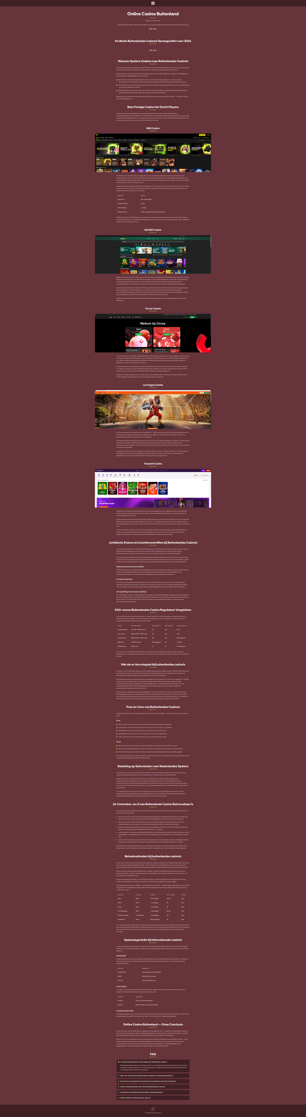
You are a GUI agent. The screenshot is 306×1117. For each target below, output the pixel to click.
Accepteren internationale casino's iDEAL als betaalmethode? (141, 1092)
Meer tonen (153, 29)
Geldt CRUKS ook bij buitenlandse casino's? (135, 1098)
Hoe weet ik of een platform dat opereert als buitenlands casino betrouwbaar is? (148, 1081)
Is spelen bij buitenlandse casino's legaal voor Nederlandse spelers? (143, 1062)
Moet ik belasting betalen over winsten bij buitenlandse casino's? (142, 1087)
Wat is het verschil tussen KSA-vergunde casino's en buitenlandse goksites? (146, 1075)
